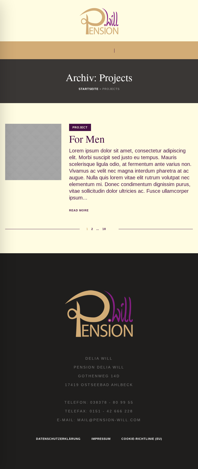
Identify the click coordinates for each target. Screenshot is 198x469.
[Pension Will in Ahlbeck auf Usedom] (99, 20)
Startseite (88, 88)
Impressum (101, 438)
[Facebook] (82, 50)
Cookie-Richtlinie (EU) (141, 438)
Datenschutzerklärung (58, 438)
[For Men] (33, 152)
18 (104, 228)
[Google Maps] (90, 50)
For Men (87, 138)
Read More (79, 210)
